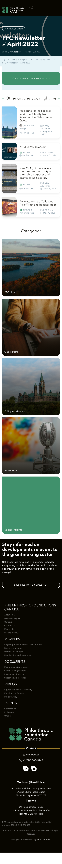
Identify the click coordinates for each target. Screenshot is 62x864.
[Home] (3, 59)
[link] (9, 122)
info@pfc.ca (33, 754)
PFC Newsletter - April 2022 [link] (31, 78)
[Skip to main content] (57, 34)
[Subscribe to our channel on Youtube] (34, 768)
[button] (31, 10)
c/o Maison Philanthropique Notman (31, 788)
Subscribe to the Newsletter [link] (31, 585)
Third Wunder (44, 839)
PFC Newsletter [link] (14, 29)
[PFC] (13, 10)
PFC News (48, 152)
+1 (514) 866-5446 (33, 760)
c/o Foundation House (31, 807)
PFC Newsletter (12, 52)
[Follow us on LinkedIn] (26, 768)
